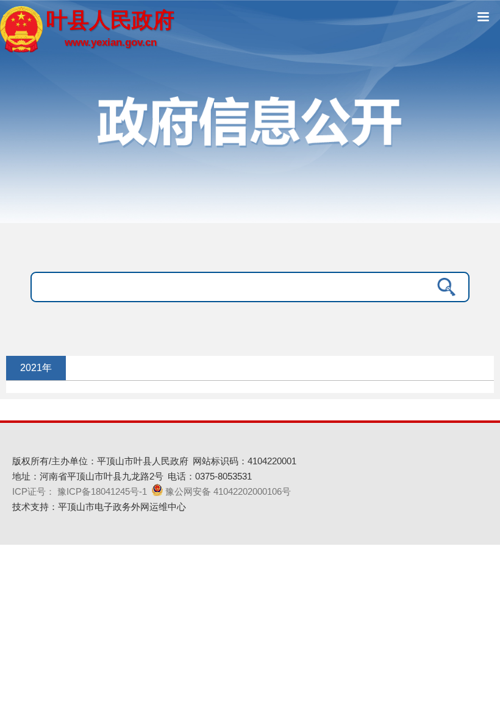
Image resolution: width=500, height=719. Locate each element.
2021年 (36, 368)
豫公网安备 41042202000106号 (228, 491)
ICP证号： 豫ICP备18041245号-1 (79, 491)
